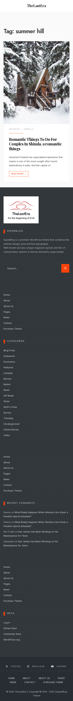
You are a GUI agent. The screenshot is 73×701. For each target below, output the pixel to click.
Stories (7, 412)
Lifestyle (8, 373)
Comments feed (12, 634)
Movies (7, 378)
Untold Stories (11, 429)
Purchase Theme (13, 328)
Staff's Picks (10, 407)
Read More (18, 173)
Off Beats (14, 129)
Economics (9, 361)
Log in (7, 622)
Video (7, 435)
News (7, 317)
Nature (7, 384)
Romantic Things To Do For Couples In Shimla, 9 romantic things (35, 144)
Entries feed (10, 628)
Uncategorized (11, 424)
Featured (8, 367)
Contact (8, 323)
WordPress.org (12, 639)
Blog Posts (9, 350)
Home (7, 295)
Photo (7, 401)
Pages (7, 312)
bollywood (9, 356)
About (7, 300)
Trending (8, 418)
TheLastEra (36, 5)
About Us (8, 306)
